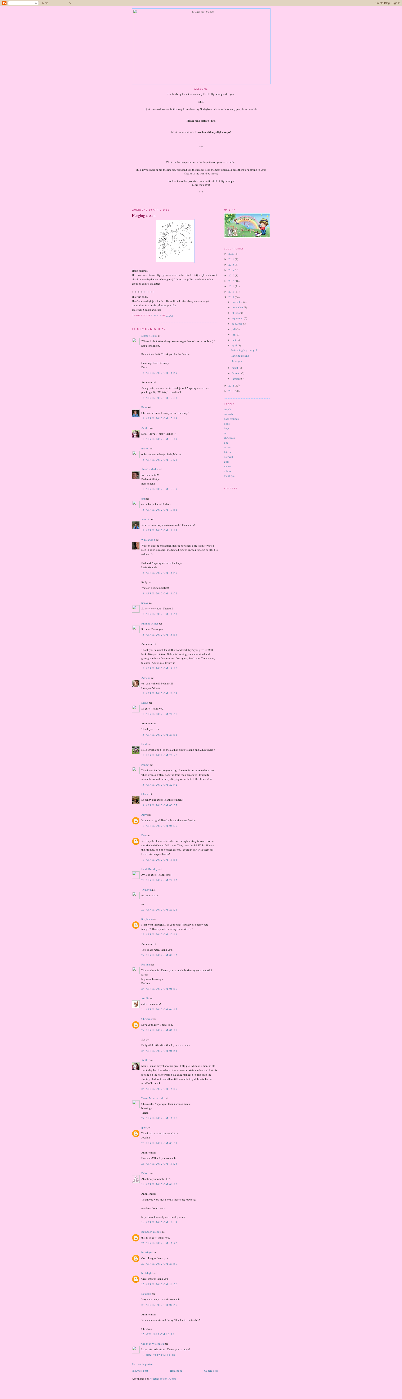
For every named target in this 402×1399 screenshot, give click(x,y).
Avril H (145, 428)
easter (227, 447)
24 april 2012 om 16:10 (159, 1118)
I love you (236, 361)
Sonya (144, 603)
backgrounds (231, 419)
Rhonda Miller (149, 623)
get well (228, 457)
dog (226, 442)
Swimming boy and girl (244, 350)
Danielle (146, 1294)
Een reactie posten (142, 1364)
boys (226, 428)
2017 (231, 270)
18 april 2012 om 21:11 (159, 734)
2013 (231, 292)
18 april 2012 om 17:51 (159, 509)
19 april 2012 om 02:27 (159, 805)
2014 (231, 286)
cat (225, 433)
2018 (231, 264)
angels (227, 409)
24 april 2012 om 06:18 (159, 1030)
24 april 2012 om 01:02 (159, 955)
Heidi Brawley (149, 869)
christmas (229, 438)
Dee (143, 835)
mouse (227, 466)
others (227, 471)
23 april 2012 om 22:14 (159, 934)
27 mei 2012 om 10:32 (157, 1334)
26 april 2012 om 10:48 (159, 1222)
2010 (231, 391)
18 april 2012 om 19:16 (159, 668)
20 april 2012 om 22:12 (159, 880)
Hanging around (240, 355)
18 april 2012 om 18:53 (159, 614)
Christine (146, 1019)
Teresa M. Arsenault (152, 1098)
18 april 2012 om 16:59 (159, 373)
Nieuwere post (140, 1370)
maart (235, 368)
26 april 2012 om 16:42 (159, 1243)
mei (234, 340)
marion (145, 448)
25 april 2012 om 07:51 (159, 1143)
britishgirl (147, 1252)
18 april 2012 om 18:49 (159, 573)
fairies (227, 452)
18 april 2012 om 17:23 (159, 460)
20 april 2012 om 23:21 (159, 909)
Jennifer (145, 519)
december (237, 302)
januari (236, 378)
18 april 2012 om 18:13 (159, 530)
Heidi (144, 744)
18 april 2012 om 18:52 (159, 593)
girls (226, 461)
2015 (231, 281)
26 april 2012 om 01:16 (159, 1184)
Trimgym (146, 890)
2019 (231, 259)
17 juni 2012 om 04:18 (158, 1355)
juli (234, 329)
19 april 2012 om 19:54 (159, 859)
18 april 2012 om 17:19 (159, 439)
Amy (144, 815)
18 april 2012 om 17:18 (159, 418)
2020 (231, 254)
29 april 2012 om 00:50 (159, 1305)
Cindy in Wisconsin (152, 1344)
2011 (231, 385)
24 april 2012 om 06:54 (159, 1051)
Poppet (145, 765)
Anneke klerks (149, 469)
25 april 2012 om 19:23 (159, 1163)
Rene (144, 407)
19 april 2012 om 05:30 (159, 826)
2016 (231, 275)
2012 (231, 297)
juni (234, 334)
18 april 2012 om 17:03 (159, 398)
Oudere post (211, 1370)
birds (227, 423)
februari (236, 373)
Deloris (145, 1173)
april (235, 345)
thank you (229, 476)
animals (228, 414)
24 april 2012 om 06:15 (159, 1009)
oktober (236, 313)
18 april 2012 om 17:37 (159, 489)
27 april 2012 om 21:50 (159, 1263)
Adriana (145, 678)
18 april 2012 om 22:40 (159, 755)
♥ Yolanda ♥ (148, 540)
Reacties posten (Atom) (162, 1378)
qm (143, 498)
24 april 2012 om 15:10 (159, 1089)
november (238, 307)
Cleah (144, 794)
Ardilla (145, 998)
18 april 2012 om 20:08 (159, 693)
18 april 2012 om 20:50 (159, 714)
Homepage (176, 1370)
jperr (144, 1127)
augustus (237, 324)
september (238, 318)
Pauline (145, 964)
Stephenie (147, 919)
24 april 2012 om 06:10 (159, 989)
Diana (144, 703)
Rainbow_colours (151, 1232)
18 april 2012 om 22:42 (159, 784)
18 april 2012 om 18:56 (159, 634)
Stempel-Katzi (149, 335)
